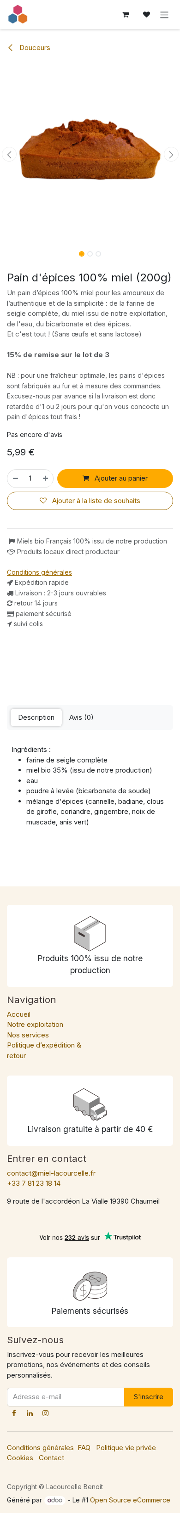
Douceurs (34, 47)
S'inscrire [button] (148, 1396)
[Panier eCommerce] (125, 14)
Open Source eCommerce (130, 1500)
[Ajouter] (46, 479)
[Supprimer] (15, 479)
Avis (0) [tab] (81, 717)
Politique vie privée (126, 1447)
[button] (9, 154)
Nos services (28, 1035)
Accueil (18, 1014)
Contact (51, 1457)
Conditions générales (40, 1447)
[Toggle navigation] (165, 14)
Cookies (20, 1457)
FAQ (84, 1447)
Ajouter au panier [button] (120, 478)
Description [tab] (36, 717)
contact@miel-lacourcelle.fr (51, 1173)
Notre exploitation (35, 1024)
